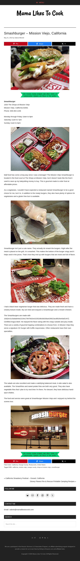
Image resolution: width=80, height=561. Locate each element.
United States (41, 465)
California (15, 465)
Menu (41, 3)
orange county (32, 467)
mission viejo (23, 467)
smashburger (56, 467)
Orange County (23, 465)
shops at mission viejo (44, 467)
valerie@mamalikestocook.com (21, 510)
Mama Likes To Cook (40, 13)
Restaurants (32, 465)
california (15, 467)
